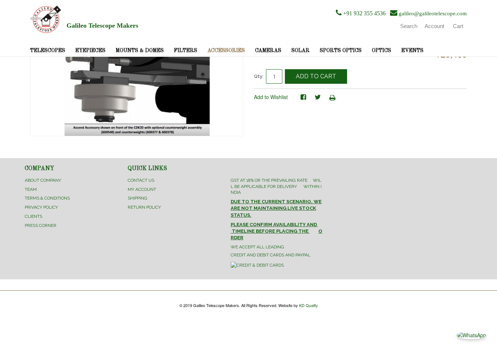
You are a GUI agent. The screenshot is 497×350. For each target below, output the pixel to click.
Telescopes (47, 50)
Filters (185, 50)
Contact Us (141, 180)
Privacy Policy (41, 207)
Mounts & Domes (140, 50)
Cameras (268, 50)
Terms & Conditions (47, 198)
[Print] (332, 97)
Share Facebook (303, 97)
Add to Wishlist (271, 97)
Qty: (258, 76)
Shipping (137, 198)
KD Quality (308, 305)
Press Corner (40, 225)
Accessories (226, 50)
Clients (33, 216)
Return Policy (144, 207)
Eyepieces (90, 50)
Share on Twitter (317, 97)
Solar (300, 50)
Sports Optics (341, 50)
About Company (43, 180)
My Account (142, 189)
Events (412, 50)
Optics (381, 50)
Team (31, 189)
